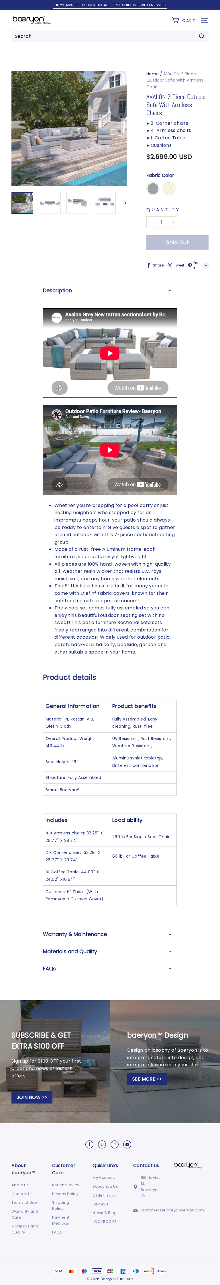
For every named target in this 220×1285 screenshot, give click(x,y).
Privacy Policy (65, 1194)
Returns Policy (65, 1185)
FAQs (57, 1232)
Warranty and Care (24, 1214)
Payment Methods (60, 1220)
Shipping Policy (60, 1205)
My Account (104, 1177)
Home (152, 74)
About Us (20, 1185)
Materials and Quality (24, 1229)
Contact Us (22, 1194)
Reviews (101, 1204)
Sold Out (177, 242)
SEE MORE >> (147, 1079)
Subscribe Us (105, 1186)
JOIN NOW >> (32, 1097)
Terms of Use (24, 1202)
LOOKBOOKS (105, 1221)
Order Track (104, 1195)
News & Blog (105, 1212)
